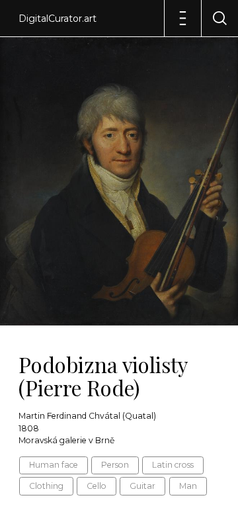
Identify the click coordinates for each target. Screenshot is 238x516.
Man (188, 486)
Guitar (142, 486)
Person (115, 465)
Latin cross (173, 465)
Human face (53, 465)
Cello (96, 486)
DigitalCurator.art (58, 18)
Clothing (46, 486)
